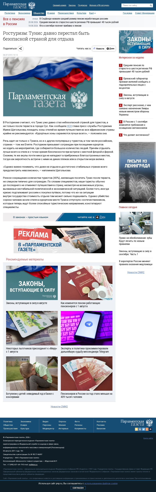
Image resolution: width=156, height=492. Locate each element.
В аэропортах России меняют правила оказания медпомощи (135, 263)
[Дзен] (110, 48)
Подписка (82, 5)
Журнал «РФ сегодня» (99, 5)
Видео (45, 421)
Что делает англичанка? (136, 134)
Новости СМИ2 (59, 406)
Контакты (101, 421)
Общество (38, 13)
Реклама (101, 425)
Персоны (47, 425)
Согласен (78, 488)
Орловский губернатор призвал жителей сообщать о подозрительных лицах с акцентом (134, 83)
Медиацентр (48, 428)
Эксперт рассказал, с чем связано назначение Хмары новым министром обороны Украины (135, 110)
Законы (72, 5)
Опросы (62, 421)
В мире (51, 13)
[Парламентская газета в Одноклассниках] (147, 429)
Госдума (127, 13)
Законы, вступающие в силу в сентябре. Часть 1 (135, 253)
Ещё (91, 13)
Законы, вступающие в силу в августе (133, 96)
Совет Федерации (144, 13)
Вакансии (101, 428)
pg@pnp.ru (33, 465)
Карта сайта (148, 438)
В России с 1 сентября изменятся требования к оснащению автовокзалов (133, 124)
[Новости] (98, 48)
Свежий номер (59, 5)
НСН (69, 126)
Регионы (78, 425)
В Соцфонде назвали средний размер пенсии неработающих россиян (70, 18)
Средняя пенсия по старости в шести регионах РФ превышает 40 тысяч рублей (73, 22)
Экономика (24, 13)
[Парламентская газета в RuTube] (150, 429)
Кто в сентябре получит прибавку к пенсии (54, 25)
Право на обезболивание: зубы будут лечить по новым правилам (135, 240)
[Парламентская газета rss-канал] (136, 429)
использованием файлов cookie (101, 483)
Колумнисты (80, 428)
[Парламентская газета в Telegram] (143, 429)
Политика (10, 13)
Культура (81, 13)
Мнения (62, 425)
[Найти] (151, 5)
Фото (77, 421)
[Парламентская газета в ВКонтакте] (140, 429)
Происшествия (66, 13)
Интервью (63, 428)
